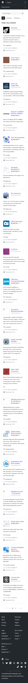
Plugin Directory (6, 7)
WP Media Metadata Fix (15, 168)
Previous (3, 608)
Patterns (17, 625)
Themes (17, 620)
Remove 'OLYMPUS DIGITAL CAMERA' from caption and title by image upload (18, 112)
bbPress (5, 649)
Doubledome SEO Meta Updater (17, 462)
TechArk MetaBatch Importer (17, 548)
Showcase (18, 617)
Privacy (4, 625)
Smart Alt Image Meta (15, 84)
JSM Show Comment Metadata (17, 280)
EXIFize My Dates (16, 221)
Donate (18, 636)
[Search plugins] (22, 13)
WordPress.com (7, 644)
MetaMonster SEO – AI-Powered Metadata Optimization (17, 492)
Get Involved (18, 630)
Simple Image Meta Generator (16, 432)
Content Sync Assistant (15, 578)
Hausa (7, 659)
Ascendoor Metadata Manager (17, 310)
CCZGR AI (14, 249)
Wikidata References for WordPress (18, 400)
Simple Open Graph (17, 521)
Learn (3, 630)
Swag (17, 639)
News (3, 620)
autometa (14, 28)
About (3, 617)
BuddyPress (6, 652)
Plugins (17, 622)
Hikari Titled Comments (15, 370)
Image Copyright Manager (16, 340)
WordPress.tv (6, 639)
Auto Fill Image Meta (17, 137)
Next (24, 608)
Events (17, 633)
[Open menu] (25, 2)
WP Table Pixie (16, 193)
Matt (4, 646)
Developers (5, 636)
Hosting (4, 622)
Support (4, 633)
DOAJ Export (15, 58)
